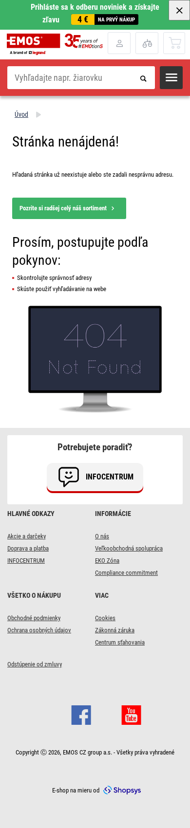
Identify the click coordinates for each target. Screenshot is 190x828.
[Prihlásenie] (119, 43)
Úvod (21, 114)
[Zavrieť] (179, 10)
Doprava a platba (28, 548)
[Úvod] (57, 44)
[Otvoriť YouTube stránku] (131, 714)
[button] (171, 77)
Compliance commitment (126, 572)
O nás (102, 536)
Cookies (105, 618)
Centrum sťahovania (120, 642)
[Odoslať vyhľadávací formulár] (143, 77)
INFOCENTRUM (26, 560)
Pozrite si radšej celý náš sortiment (63, 208)
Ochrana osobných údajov (39, 630)
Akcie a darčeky (26, 536)
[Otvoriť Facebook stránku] (81, 714)
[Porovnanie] (147, 43)
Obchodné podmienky (33, 618)
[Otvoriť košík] (175, 43)
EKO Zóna (107, 560)
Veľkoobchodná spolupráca (129, 548)
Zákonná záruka (114, 630)
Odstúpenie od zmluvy (34, 664)
